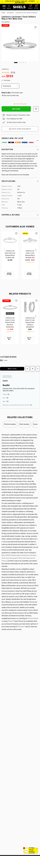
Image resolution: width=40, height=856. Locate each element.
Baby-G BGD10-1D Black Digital (11, 555)
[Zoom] (35, 27)
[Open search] (27, 368)
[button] (2, 250)
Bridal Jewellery (24, 424)
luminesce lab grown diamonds (27, 13)
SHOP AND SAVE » (20, 2)
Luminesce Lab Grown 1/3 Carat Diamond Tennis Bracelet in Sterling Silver (10, 322)
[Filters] (32, 368)
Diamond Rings (33, 618)
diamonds (10, 13)
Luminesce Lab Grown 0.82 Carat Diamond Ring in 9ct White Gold (10, 254)
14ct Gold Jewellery (10, 424)
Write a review (12, 369)
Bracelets (21, 627)
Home (3, 13)
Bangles (10, 621)
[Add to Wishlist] (16, 233)
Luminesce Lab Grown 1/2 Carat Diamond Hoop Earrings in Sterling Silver (30, 322)
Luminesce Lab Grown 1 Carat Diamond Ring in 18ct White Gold (30, 254)
